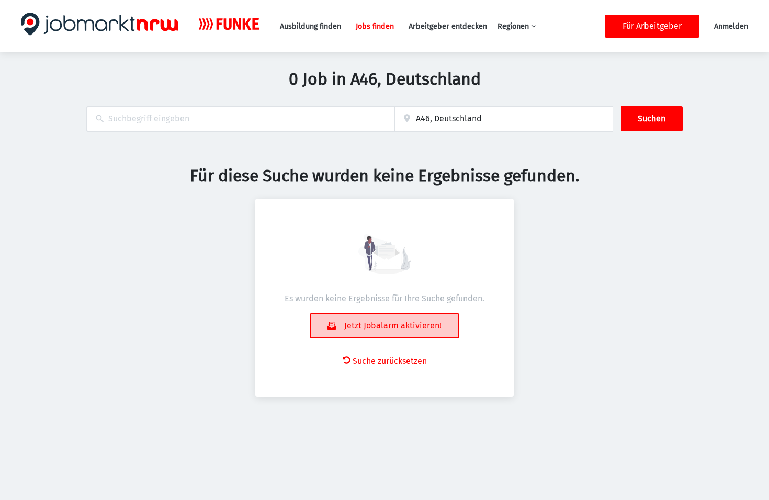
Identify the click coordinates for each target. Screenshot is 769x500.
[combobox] (240, 119)
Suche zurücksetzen (390, 361)
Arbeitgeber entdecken (448, 26)
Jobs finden (375, 26)
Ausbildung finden (310, 26)
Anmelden (731, 26)
